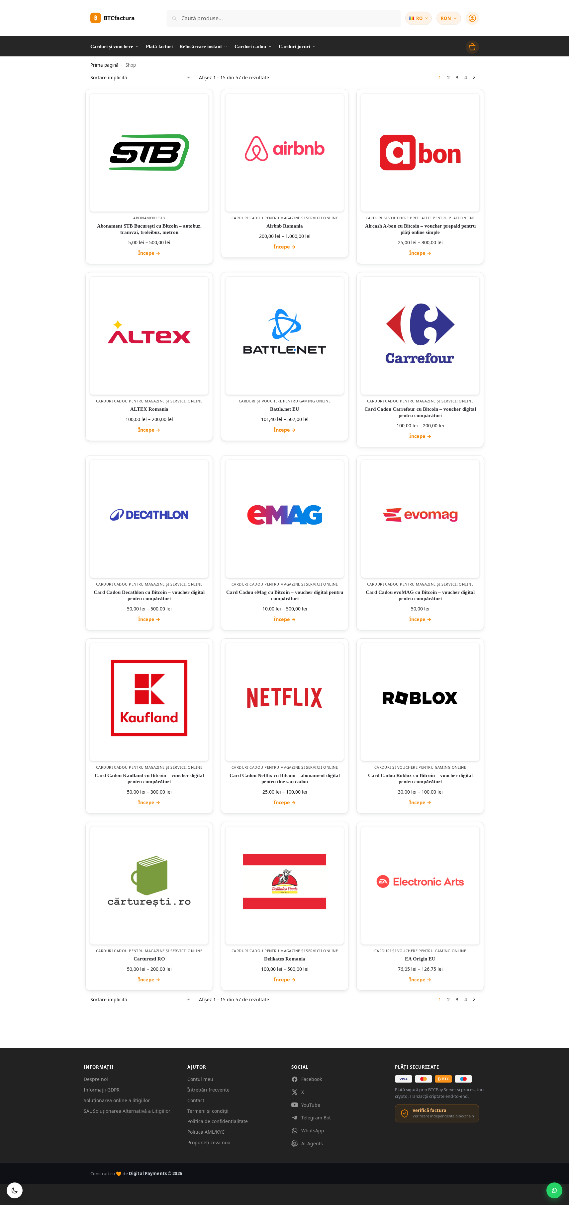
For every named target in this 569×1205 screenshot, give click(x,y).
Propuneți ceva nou (209, 1142)
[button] (472, 47)
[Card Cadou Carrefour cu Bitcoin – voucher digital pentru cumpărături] (420, 332)
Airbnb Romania (284, 226)
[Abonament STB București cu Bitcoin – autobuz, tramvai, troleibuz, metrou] (149, 153)
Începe (149, 253)
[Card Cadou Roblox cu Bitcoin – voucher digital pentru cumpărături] (420, 698)
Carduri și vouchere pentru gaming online (284, 400)
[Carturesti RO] (149, 881)
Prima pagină (104, 65)
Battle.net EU (284, 409)
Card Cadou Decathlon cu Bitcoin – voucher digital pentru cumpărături (149, 595)
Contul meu (200, 1079)
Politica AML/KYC (206, 1132)
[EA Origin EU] (420, 881)
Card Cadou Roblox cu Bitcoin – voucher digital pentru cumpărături (420, 779)
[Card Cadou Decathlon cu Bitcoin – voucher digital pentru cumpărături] (149, 515)
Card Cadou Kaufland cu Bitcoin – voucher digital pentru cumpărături (149, 779)
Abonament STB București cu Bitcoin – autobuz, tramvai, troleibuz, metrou (149, 229)
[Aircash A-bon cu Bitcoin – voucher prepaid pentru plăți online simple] (420, 153)
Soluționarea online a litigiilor (117, 1100)
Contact (195, 1100)
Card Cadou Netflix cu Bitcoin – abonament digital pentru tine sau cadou (285, 779)
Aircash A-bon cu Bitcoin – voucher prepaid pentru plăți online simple (420, 229)
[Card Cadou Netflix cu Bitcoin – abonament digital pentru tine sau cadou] (285, 698)
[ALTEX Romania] (149, 332)
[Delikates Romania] (285, 881)
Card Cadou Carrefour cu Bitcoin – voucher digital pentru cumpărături (420, 412)
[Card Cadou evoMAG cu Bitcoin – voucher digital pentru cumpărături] (420, 515)
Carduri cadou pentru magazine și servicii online (284, 217)
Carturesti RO (149, 958)
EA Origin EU (420, 958)
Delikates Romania (284, 958)
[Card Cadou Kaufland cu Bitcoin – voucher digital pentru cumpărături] (149, 698)
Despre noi (96, 1079)
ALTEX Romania (149, 409)
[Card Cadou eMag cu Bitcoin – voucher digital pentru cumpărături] (285, 515)
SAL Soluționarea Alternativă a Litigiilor (127, 1111)
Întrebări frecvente (208, 1090)
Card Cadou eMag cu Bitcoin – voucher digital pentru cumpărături (284, 595)
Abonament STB (149, 217)
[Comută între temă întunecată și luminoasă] (15, 1190)
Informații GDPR (102, 1090)
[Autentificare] (472, 18)
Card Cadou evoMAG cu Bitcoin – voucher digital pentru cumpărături (420, 595)
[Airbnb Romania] (285, 149)
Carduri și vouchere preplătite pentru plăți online (420, 217)
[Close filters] (92, 1007)
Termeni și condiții (208, 1111)
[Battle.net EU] (285, 332)
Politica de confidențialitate (217, 1121)
